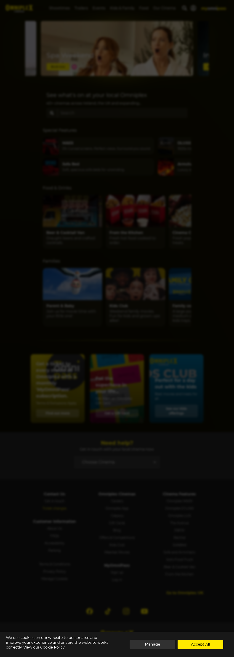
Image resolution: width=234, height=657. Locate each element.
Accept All (200, 644)
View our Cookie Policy (43, 647)
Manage (152, 644)
